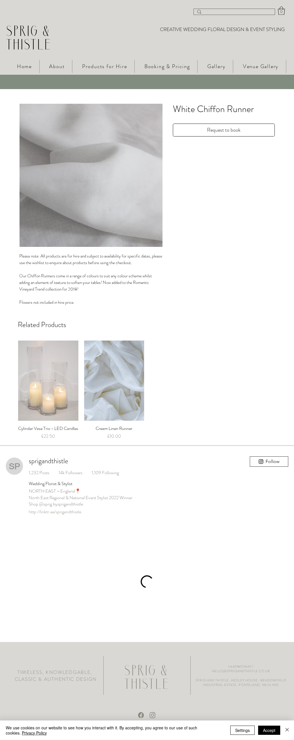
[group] (147, 390)
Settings (242, 730)
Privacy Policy (34, 733)
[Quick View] (48, 381)
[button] (281, 11)
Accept (269, 730)
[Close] (287, 730)
